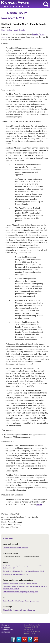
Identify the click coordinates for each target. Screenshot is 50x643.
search (46, 4)
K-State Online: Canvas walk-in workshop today (19, 610)
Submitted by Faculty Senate (13, 30)
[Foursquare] (30, 639)
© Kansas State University (32, 631)
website (39, 504)
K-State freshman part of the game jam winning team (20, 591)
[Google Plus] (36, 639)
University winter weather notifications (15, 547)
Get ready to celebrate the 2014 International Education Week (23, 571)
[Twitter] (19, 639)
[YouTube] (24, 639)
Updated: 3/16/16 (29, 633)
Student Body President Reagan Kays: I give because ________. (24, 601)
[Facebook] (13, 639)
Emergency (5, 627)
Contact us (5, 625)
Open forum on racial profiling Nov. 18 (15, 574)
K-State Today (17, 12)
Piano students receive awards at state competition (20, 583)
